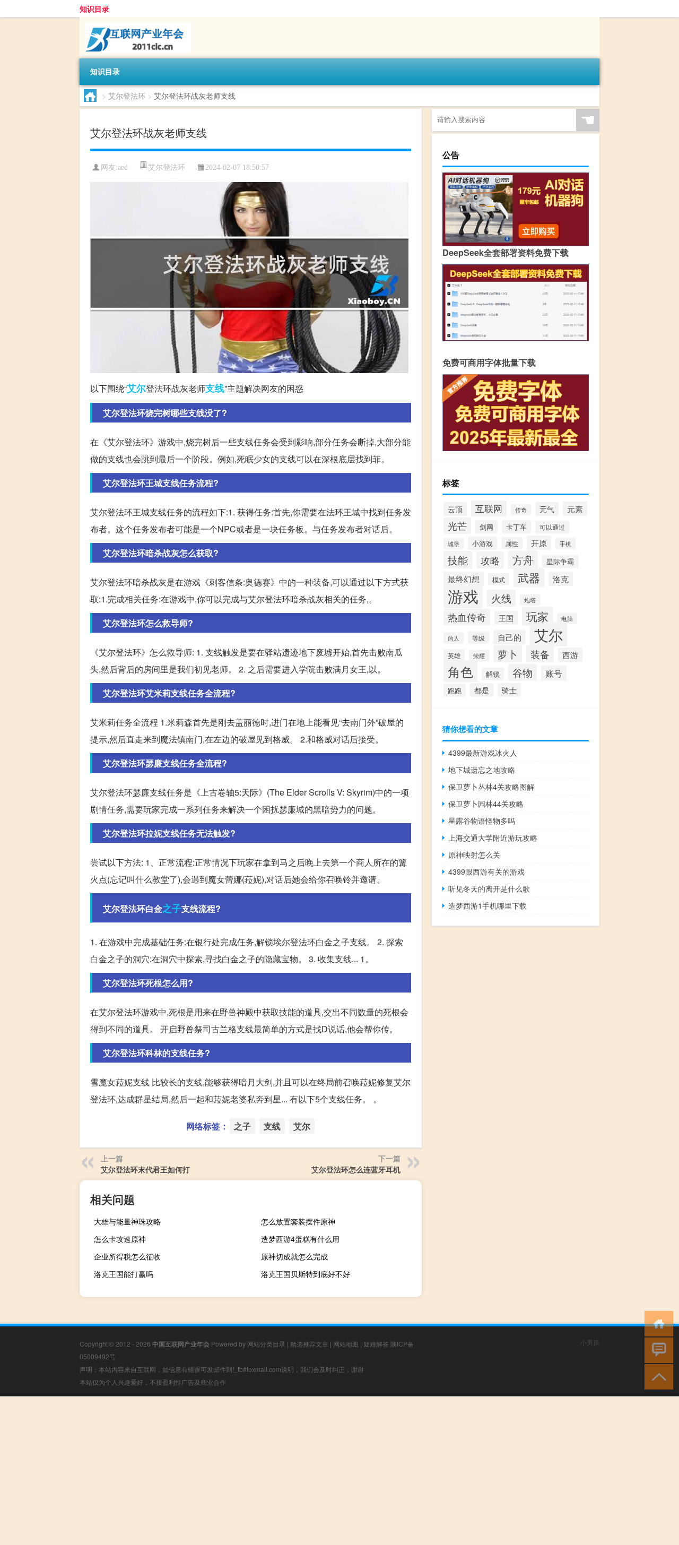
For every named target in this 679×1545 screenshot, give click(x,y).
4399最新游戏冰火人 (482, 752)
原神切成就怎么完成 (294, 1256)
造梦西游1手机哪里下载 (487, 905)
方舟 (523, 559)
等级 (478, 637)
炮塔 (530, 600)
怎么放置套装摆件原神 (298, 1221)
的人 (453, 638)
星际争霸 (560, 561)
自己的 (509, 637)
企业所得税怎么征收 (127, 1256)
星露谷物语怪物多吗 (481, 820)
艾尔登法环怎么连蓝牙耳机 (356, 1169)
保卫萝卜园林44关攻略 (486, 803)
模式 (498, 579)
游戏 (463, 595)
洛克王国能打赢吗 (123, 1273)
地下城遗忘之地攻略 (481, 769)
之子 (171, 908)
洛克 (561, 578)
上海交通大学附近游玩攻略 (492, 837)
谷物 (522, 672)
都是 (481, 690)
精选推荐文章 (309, 1343)
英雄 (454, 655)
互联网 (488, 508)
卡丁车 (516, 527)
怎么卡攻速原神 (120, 1238)
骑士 (509, 690)
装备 (540, 654)
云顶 (455, 509)
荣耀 (479, 655)
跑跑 (455, 690)
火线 (501, 598)
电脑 (567, 619)
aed (123, 167)
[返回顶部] (656, 1376)
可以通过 (552, 527)
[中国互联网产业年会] (135, 20)
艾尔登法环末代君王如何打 (145, 1169)
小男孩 (589, 1342)
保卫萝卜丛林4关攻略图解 (491, 786)
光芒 (457, 525)
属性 (512, 543)
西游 (570, 654)
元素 (575, 508)
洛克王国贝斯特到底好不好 (305, 1273)
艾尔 (136, 388)
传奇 (521, 510)
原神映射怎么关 (474, 854)
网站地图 (346, 1343)
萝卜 (508, 654)
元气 (546, 509)
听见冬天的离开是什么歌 (489, 888)
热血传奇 (467, 617)
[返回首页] (656, 1323)
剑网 (486, 527)
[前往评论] (656, 1349)
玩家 (537, 616)
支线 (214, 388)
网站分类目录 (266, 1343)
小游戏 (482, 543)
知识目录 (94, 8)
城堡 (453, 544)
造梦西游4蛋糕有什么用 (300, 1238)
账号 (553, 673)
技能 (458, 560)
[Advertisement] (318, 1470)
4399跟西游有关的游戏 (486, 871)
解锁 (493, 674)
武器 (529, 577)
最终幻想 (464, 578)
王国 (506, 617)
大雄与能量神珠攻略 (127, 1221)
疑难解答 (376, 1343)
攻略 (490, 560)
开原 (539, 542)
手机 (565, 543)
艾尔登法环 (126, 95)
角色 (460, 671)
